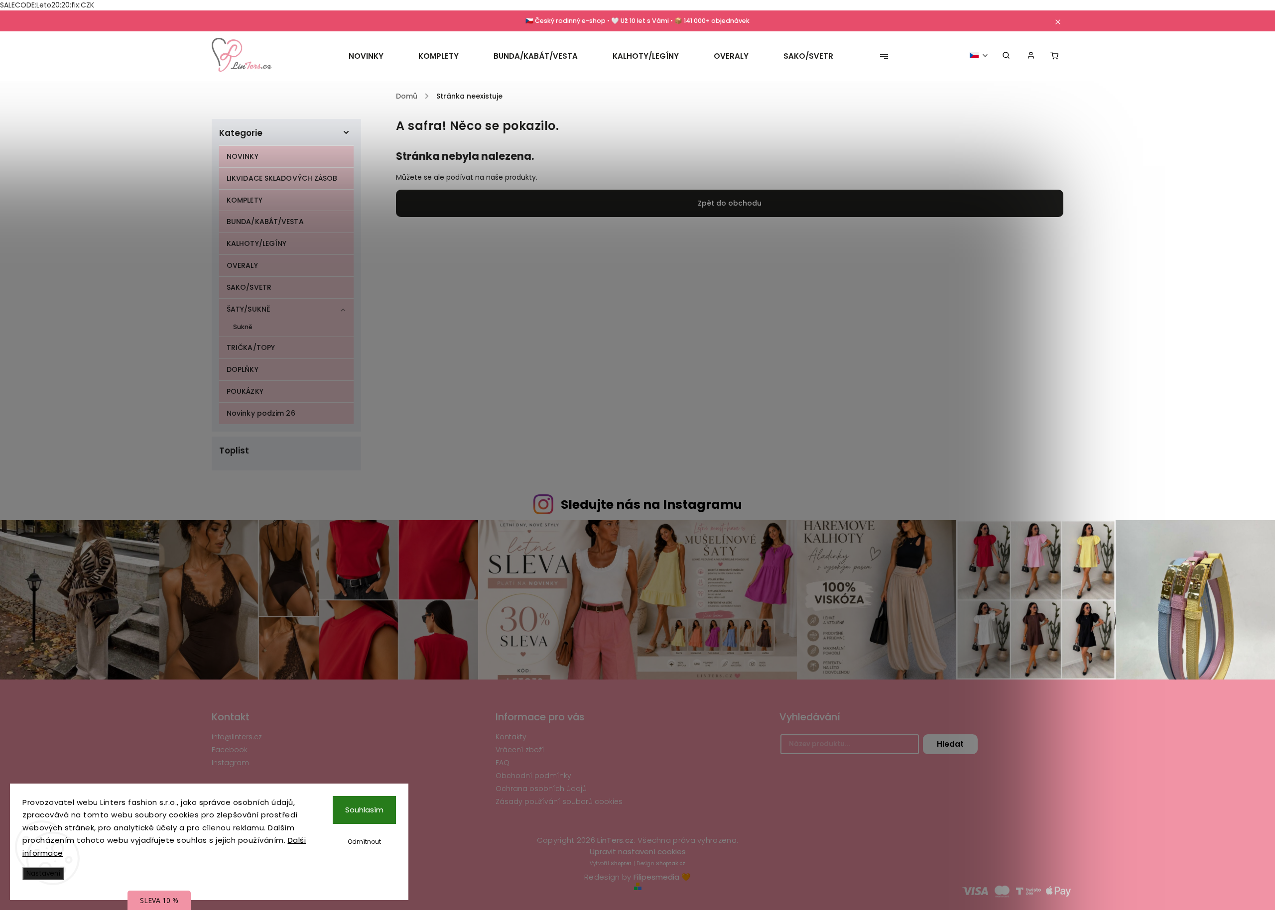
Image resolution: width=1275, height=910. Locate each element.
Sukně (243, 327)
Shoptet (621, 863)
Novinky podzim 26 (261, 413)
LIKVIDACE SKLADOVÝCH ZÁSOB (282, 178)
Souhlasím (364, 809)
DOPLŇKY (242, 369)
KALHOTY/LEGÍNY (256, 243)
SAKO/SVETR (249, 287)
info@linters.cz (237, 737)
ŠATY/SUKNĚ (248, 309)
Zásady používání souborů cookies (559, 801)
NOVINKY (242, 156)
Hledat (950, 744)
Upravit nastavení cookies (638, 851)
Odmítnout (364, 841)
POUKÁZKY (245, 391)
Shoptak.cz (670, 863)
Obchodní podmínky (533, 776)
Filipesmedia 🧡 (662, 877)
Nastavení (43, 873)
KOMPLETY (244, 200)
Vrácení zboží (520, 750)
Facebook (230, 750)
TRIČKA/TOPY (251, 347)
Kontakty (511, 737)
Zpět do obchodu (730, 203)
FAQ (503, 763)
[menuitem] (375, 56)
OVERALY (242, 265)
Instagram (230, 763)
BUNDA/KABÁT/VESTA (265, 222)
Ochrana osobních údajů (541, 789)
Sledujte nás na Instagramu (651, 504)
